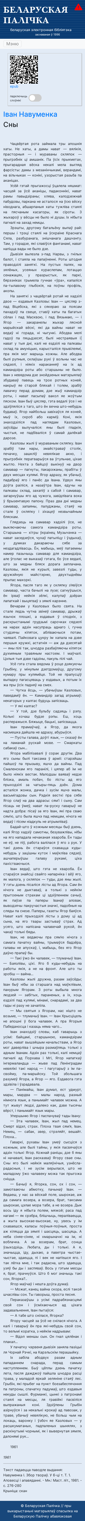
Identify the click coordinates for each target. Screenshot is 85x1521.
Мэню (12, 43)
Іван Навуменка (30, 114)
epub (14, 86)
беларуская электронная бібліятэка (40, 30)
